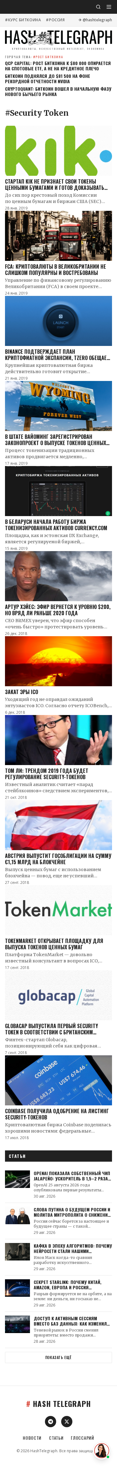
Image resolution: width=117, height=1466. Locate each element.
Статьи (56, 1438)
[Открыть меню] (109, 7)
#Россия (55, 20)
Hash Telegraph (58, 1403)
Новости (32, 1438)
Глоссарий (82, 1438)
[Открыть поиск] (98, 6)
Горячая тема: (34, 56)
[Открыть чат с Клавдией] (102, 1451)
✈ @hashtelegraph (95, 20)
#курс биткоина (23, 20)
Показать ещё (58, 1357)
